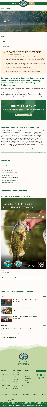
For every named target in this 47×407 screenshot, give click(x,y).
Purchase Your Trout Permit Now (23, 114)
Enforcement (4, 394)
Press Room (14, 394)
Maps (25, 374)
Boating (26, 380)
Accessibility (17, 405)
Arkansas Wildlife (17, 372)
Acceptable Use (11, 405)
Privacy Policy (3, 405)
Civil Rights (23, 405)
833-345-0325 (23, 366)
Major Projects (27, 378)
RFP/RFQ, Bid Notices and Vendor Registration (5, 385)
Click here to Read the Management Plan (23, 149)
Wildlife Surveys (25, 394)
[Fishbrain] (43, 378)
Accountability (4, 389)
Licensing (26, 372)
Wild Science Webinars (15, 389)
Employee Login (41, 405)
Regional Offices (4, 380)
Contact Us (41, 371)
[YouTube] (41, 375)
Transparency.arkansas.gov (31, 405)
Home (2, 13)
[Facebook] (37, 375)
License (31, 3)
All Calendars (27, 376)
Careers (35, 394)
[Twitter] (44, 375)
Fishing (3, 8)
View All (44, 296)
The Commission (5, 372)
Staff (2, 378)
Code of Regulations (29, 386)
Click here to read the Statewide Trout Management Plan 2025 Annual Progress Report (23, 152)
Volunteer (43, 394)
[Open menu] (13, 3)
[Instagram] (39, 378)
